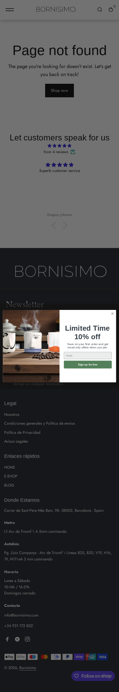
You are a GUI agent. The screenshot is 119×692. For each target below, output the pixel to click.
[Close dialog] (112, 313)
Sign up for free (87, 364)
